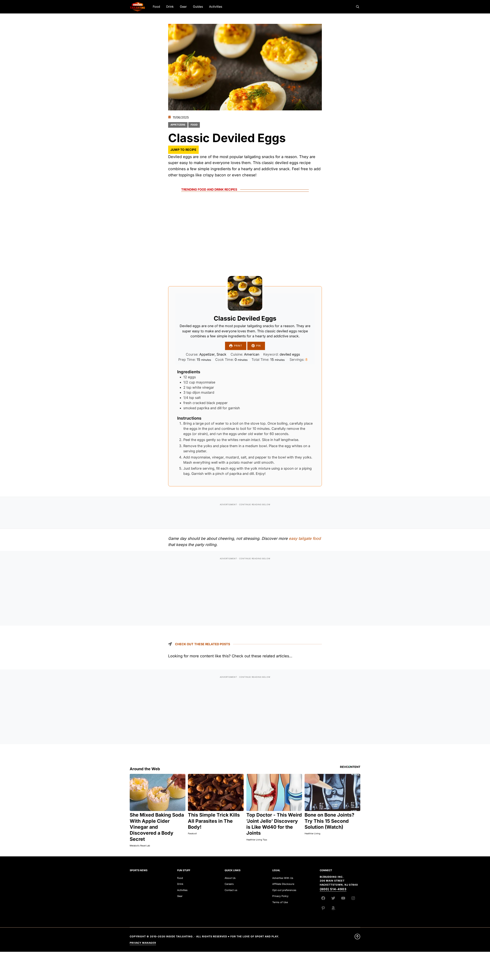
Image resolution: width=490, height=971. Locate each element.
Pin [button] (258, 345)
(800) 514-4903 (333, 889)
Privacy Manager (143, 942)
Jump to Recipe (183, 150)
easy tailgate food (305, 538)
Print (238, 345)
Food (194, 124)
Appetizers (177, 124)
